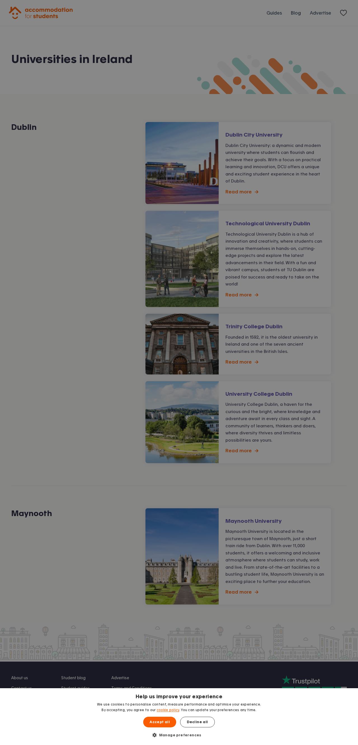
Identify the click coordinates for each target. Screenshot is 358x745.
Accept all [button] (160, 722)
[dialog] (179, 716)
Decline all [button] (197, 722)
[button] (179, 735)
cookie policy (168, 710)
